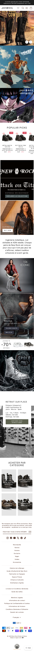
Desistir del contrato (17, 612)
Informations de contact (17, 600)
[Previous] (26, 42)
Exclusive (17, 553)
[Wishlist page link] (19, 8)
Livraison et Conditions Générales (17, 588)
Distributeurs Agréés (17, 583)
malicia (9, 332)
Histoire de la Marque (17, 568)
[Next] (30, 42)
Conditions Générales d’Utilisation (17, 609)
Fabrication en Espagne (17, 574)
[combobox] (17, 623)
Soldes (17, 559)
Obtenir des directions (17, 421)
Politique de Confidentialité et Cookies (17, 603)
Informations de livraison (17, 606)
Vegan (17, 556)
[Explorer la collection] (17, 180)
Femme (17, 547)
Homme (17, 550)
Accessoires (17, 562)
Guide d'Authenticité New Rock (17, 571)
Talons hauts (11, 328)
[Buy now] (17, 218)
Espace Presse (17, 577)
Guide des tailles (17, 591)
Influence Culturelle (17, 580)
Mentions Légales (17, 597)
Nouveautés (17, 544)
